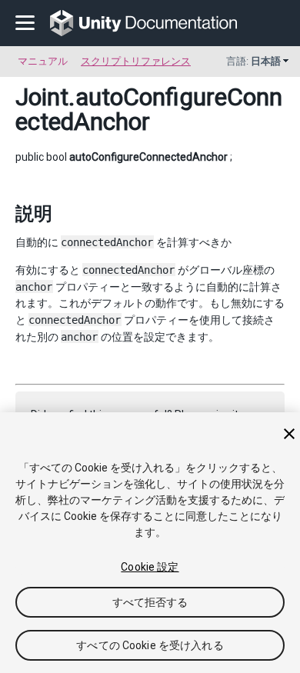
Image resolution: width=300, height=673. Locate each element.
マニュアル (43, 61)
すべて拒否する (150, 602)
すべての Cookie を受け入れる (150, 645)
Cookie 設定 (149, 567)
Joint (41, 97)
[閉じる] (289, 434)
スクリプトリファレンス (136, 61)
